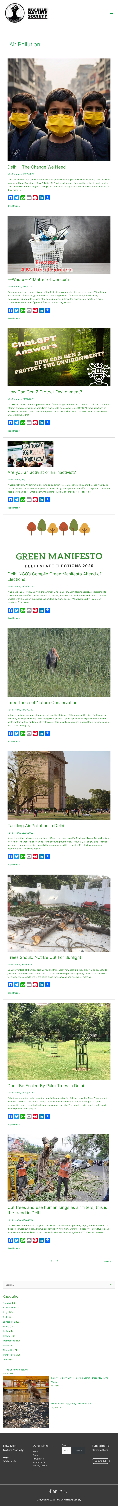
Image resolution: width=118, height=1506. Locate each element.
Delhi (5, 1317)
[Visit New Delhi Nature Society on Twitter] (55, 1492)
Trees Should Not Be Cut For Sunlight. (45, 957)
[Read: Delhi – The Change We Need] (59, 109)
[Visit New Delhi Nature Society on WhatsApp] (65, 1492)
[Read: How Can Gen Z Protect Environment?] (59, 357)
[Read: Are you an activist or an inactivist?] (30, 453)
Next (108, 1261)
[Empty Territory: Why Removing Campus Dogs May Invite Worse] (26, 1389)
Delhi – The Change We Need (37, 167)
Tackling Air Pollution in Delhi (36, 825)
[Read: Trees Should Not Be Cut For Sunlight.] (59, 913)
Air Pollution (9, 1307)
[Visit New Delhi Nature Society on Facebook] (50, 1492)
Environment (9, 1322)
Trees (6, 1359)
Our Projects (9, 1355)
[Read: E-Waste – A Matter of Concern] (59, 244)
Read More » (14, 205)
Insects (6, 1336)
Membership (39, 1462)
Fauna (6, 1326)
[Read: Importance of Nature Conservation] (59, 662)
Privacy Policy (40, 1465)
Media (6, 1345)
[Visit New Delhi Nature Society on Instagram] (60, 1492)
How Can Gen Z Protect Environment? (45, 391)
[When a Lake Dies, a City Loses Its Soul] (26, 1415)
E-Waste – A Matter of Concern (38, 279)
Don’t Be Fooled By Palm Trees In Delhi (46, 1085)
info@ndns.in (9, 1461)
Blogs (5, 1312)
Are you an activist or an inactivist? (42, 472)
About (35, 1451)
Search (65, 1445)
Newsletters (38, 1458)
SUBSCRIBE (100, 1461)
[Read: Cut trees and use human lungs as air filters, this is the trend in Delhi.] (58, 1167)
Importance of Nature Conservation (42, 702)
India (5, 1331)
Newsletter (8, 1350)
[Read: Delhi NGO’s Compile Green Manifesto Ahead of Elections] (59, 542)
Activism (7, 1303)
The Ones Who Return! (16, 1369)
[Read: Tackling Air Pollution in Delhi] (59, 785)
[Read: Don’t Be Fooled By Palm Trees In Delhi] (59, 1041)
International (9, 1340)
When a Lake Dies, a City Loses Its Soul (71, 1403)
